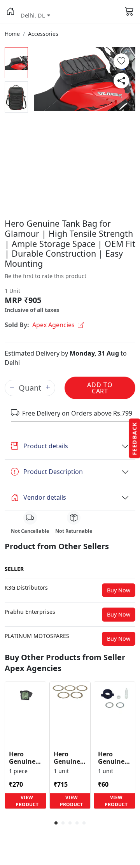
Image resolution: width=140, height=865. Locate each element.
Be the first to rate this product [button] (45, 276)
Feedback (134, 438)
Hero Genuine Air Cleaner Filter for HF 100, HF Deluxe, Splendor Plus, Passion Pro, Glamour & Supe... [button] (25, 757)
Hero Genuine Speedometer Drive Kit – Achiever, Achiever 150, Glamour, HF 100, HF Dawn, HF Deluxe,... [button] (114, 757)
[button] (10, 11)
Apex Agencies (53, 325)
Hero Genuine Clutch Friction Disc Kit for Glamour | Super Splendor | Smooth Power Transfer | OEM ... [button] (70, 757)
